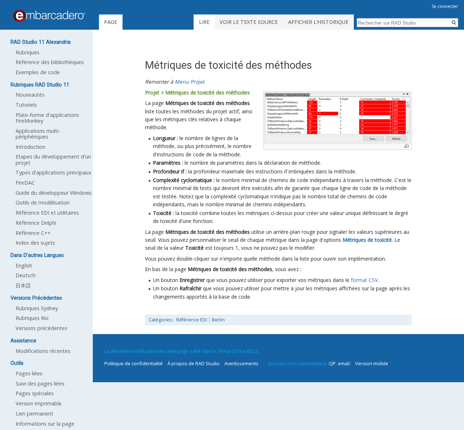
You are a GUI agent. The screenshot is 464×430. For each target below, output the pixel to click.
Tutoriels (26, 104)
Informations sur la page (45, 423)
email (343, 363)
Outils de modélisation (43, 202)
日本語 (23, 285)
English (24, 265)
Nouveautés (30, 94)
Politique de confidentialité (133, 363)
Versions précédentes (41, 328)
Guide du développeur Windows (54, 192)
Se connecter (445, 6)
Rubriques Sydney (37, 308)
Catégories (160, 320)
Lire (204, 21)
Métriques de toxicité (367, 239)
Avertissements (241, 363)
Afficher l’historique (318, 21)
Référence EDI (191, 320)
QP (332, 363)
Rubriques (28, 52)
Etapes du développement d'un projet (53, 159)
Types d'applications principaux (53, 172)
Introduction (30, 146)
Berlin (218, 320)
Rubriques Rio (32, 318)
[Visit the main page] (49, 16)
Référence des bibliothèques (50, 62)
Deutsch (26, 275)
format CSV (364, 280)
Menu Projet (189, 81)
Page (110, 21)
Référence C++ (33, 232)
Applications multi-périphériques (38, 133)
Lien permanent (34, 413)
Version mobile (371, 363)
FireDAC (25, 182)
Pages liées (29, 373)
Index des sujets (35, 242)
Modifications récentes (43, 350)
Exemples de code (38, 72)
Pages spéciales (35, 393)
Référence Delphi (36, 222)
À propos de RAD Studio (193, 363)
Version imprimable (39, 403)
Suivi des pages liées (40, 383)
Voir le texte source (249, 21)
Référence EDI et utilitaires (47, 212)
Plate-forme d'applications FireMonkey (47, 117)
